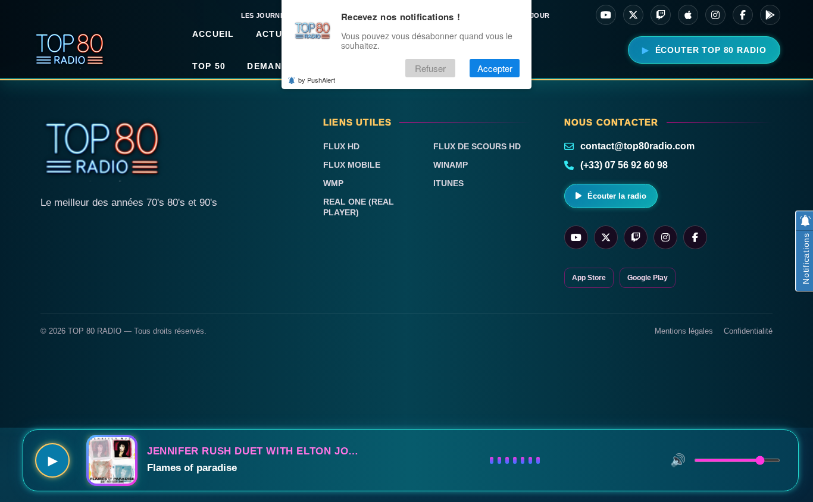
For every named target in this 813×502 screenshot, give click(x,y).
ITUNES (448, 183)
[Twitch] (661, 15)
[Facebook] (743, 15)
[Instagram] (715, 15)
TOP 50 (209, 66)
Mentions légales (684, 331)
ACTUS (272, 34)
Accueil (213, 34)
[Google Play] (770, 15)
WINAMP (450, 165)
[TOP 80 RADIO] (70, 50)
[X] (633, 15)
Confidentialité (748, 331)
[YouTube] (606, 15)
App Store (589, 278)
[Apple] (688, 15)
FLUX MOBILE (351, 165)
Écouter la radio (616, 196)
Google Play (647, 278)
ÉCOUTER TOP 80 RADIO (711, 50)
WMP (333, 183)
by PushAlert (316, 79)
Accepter (494, 68)
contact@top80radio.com (637, 146)
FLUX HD (341, 146)
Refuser (430, 68)
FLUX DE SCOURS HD (477, 146)
